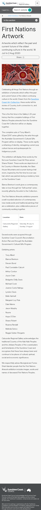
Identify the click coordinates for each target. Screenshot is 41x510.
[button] (37, 3)
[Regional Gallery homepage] (19, 3)
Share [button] (19, 57)
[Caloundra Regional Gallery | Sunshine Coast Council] (3, 16)
